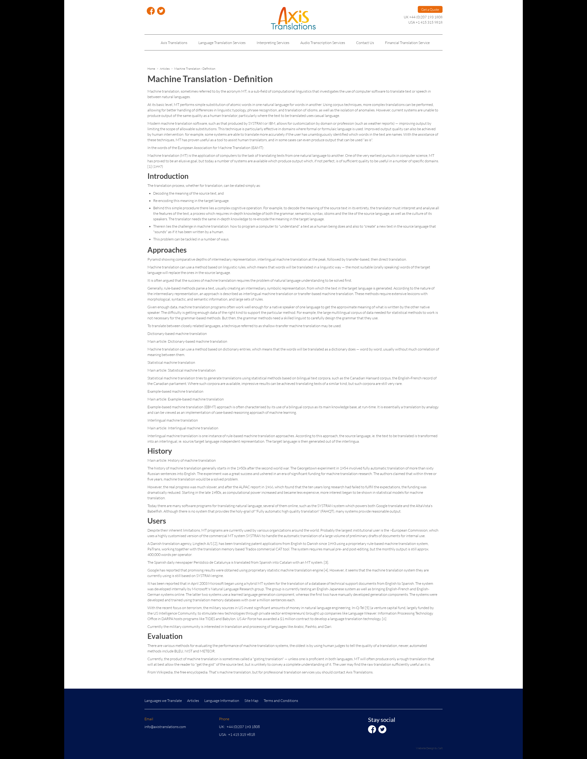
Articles (165, 68)
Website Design (425, 748)
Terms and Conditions (281, 700)
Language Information (221, 700)
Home (151, 68)
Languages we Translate (163, 700)
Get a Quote (430, 9)
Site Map (251, 700)
